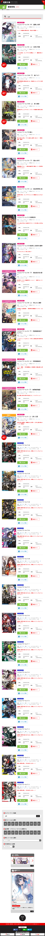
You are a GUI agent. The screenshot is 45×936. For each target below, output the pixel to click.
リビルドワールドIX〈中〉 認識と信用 (28, 24)
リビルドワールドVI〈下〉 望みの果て (28, 160)
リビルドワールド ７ (23, 644)
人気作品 (15, 924)
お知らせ (24, 924)
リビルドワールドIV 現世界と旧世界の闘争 (30, 245)
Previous (12, 860)
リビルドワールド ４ (23, 729)
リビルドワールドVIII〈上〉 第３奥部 (28, 104)
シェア (16, 929)
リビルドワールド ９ (23, 587)
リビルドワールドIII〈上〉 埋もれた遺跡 (29, 302)
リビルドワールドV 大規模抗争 (26, 217)
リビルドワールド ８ (23, 615)
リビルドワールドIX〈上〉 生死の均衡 (28, 47)
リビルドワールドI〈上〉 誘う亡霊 (27, 416)
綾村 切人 (22, 447)
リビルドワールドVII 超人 (24, 132)
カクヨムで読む (23, 68)
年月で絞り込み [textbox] (7, 846)
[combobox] (22, 840)
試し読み (23, 64)
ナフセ (21, 49)
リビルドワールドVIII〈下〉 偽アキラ (28, 75)
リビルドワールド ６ (23, 672)
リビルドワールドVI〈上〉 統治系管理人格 (29, 189)
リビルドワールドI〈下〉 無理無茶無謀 (28, 389)
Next (33, 860)
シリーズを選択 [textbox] (7, 840)
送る (25, 929)
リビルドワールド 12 (23, 502)
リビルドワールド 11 (23, 530)
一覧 (32, 865)
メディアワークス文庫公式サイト (33, 924)
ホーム (4, 9)
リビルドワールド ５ (23, 700)
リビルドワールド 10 (23, 558)
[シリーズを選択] (22, 840)
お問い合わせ (22, 927)
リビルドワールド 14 (23, 445)
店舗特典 (4, 65)
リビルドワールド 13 (23, 473)
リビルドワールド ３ (23, 757)
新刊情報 (7, 924)
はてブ (30, 929)
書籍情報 (8, 9)
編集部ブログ (19, 924)
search (38, 816)
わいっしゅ (38, 49)
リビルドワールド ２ (23, 784)
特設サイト (35, 64)
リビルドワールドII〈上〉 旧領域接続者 (29, 361)
